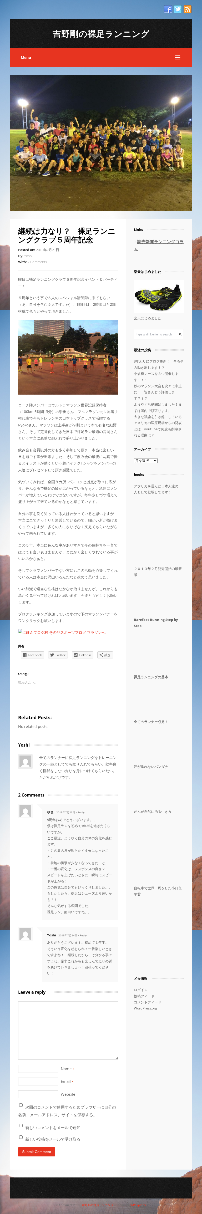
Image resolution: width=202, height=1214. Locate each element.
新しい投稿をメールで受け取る (52, 1139)
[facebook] (168, 9)
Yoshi (28, 255)
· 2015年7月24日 (67, 935)
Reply (81, 812)
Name (67, 1068)
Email (67, 1081)
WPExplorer (138, 1205)
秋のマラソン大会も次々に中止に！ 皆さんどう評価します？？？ (158, 392)
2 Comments (37, 261)
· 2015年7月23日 (65, 812)
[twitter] (178, 9)
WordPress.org (145, 1008)
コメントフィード (147, 1002)
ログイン (141, 989)
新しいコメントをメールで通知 (52, 1127)
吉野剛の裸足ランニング (101, 33)
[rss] (187, 9)
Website (68, 1094)
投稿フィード (144, 996)
